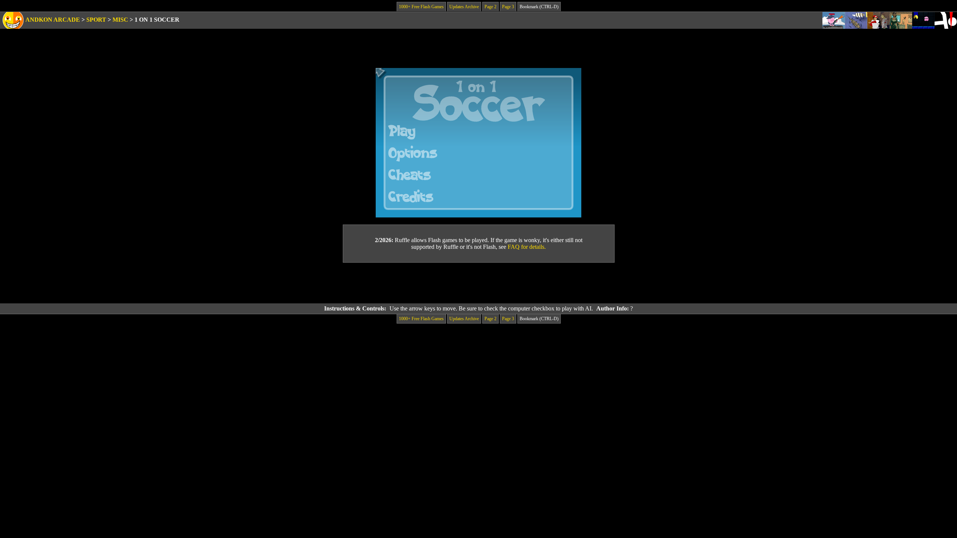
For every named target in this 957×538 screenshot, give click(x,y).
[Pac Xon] (923, 20)
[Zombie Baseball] (878, 20)
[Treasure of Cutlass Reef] (856, 20)
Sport (96, 19)
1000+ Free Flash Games (421, 6)
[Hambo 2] (833, 20)
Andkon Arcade (52, 19)
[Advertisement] (478, 283)
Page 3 (508, 6)
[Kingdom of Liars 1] (901, 20)
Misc (120, 19)
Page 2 (490, 6)
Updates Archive (464, 6)
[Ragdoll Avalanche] (946, 20)
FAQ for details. (527, 247)
